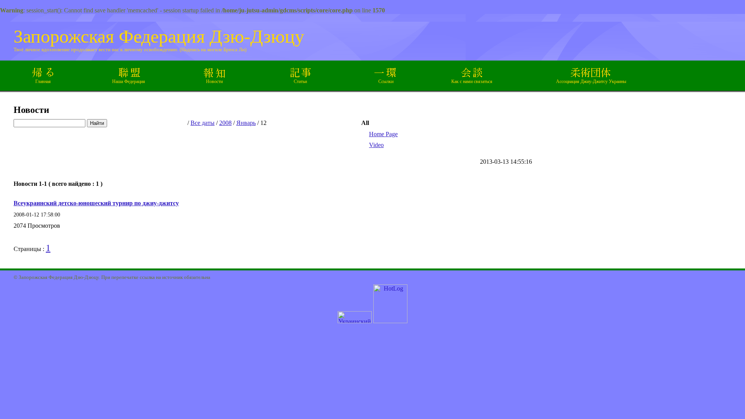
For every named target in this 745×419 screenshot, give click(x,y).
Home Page (383, 134)
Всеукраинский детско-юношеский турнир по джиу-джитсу (96, 203)
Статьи (300, 81)
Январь (246, 122)
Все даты (203, 122)
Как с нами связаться (471, 81)
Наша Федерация (128, 81)
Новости (214, 81)
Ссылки (385, 81)
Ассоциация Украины (591, 81)
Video (376, 145)
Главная (43, 81)
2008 (225, 122)
